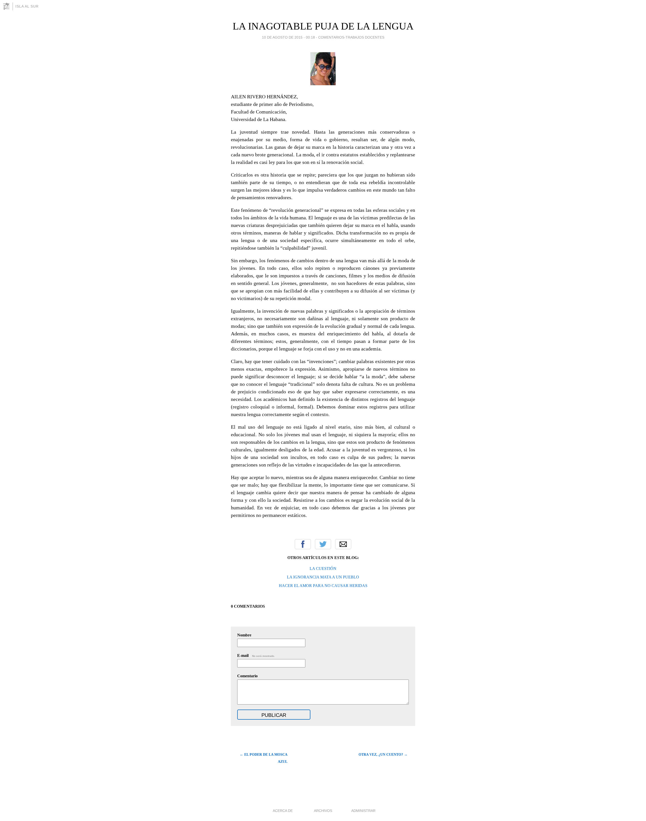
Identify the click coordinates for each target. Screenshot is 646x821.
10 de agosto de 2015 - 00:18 (288, 37)
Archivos (323, 811)
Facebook (303, 544)
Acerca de (283, 811)
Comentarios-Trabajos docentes (351, 37)
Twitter (323, 544)
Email (343, 544)
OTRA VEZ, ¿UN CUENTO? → (383, 754)
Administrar (363, 811)
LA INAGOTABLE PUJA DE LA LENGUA (323, 26)
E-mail (256, 655)
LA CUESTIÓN (323, 568)
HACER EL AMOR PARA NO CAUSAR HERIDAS (323, 585)
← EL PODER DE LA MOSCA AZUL (263, 758)
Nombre (244, 635)
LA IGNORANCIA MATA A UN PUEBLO (323, 577)
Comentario (247, 676)
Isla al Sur (27, 6)
